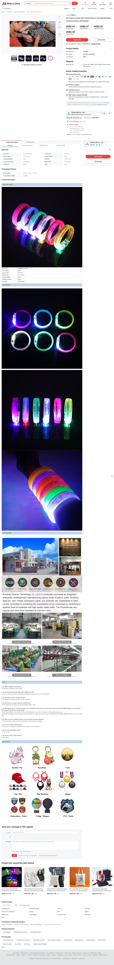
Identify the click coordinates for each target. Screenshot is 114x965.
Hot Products (16, 953)
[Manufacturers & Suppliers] (11, 3)
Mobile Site (93, 953)
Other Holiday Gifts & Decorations (34, 11)
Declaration (74, 958)
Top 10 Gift (18, 944)
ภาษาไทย (84, 955)
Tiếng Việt (95, 955)
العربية (66, 955)
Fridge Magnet (33, 914)
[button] (77, 145)
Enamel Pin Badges (34, 908)
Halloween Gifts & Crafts (20, 932)
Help (82, 8)
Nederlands (60, 955)
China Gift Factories (8, 940)
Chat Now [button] (102, 40)
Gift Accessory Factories (54, 940)
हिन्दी (79, 955)
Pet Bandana (5, 914)
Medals (86, 911)
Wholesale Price (59, 953)
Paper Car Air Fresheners (8, 911)
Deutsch (54, 955)
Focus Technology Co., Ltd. (46, 958)
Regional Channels (77, 953)
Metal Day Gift (79, 940)
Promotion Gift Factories (23, 940)
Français (35, 955)
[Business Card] (110, 149)
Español (23, 955)
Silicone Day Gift (7, 944)
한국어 (70, 955)
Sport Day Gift (102, 940)
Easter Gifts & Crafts (35, 932)
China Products (24, 953)
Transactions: (92, 118)
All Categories (7, 8)
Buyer (74, 8)
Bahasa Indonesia (103, 955)
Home (3, 11)
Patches (59, 908)
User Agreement (66, 958)
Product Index (86, 953)
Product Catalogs (25, 905)
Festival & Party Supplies (19, 11)
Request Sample (95, 44)
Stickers (31, 911)
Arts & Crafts (9, 11)
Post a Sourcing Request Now (48, 855)
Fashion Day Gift (90, 940)
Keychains (87, 908)
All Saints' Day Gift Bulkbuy (40, 944)
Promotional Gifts (61, 914)
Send (14, 855)
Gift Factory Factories (38, 940)
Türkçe (89, 955)
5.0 (91, 145)
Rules (111, 8)
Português (29, 955)
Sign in (110, 4)
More (3, 947)
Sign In (69, 134)
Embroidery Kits (6, 908)
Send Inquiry (77, 40)
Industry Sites (68, 953)
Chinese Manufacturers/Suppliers (37, 953)
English (18, 955)
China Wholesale (50, 953)
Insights (99, 953)
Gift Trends (27, 944)
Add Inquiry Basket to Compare (33, 65)
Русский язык (42, 955)
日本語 (75, 955)
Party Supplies (6, 932)
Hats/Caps (87, 914)
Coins (58, 911)
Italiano (48, 955)
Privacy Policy (82, 958)
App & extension (92, 8)
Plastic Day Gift (68, 940)
